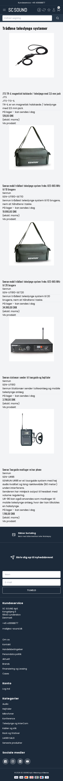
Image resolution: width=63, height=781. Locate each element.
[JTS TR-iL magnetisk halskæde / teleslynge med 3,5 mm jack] (31, 62)
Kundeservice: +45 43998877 (31, 2)
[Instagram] (13, 761)
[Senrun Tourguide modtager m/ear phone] (31, 438)
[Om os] (39, 10)
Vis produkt (9, 123)
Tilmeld (31, 590)
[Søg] (57, 18)
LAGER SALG (8, 738)
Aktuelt (6, 659)
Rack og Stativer (11, 733)
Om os (6, 639)
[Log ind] (54, 10)
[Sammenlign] (44, 10)
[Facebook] (5, 761)
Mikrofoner (8, 713)
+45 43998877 (10, 623)
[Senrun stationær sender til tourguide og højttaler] (31, 346)
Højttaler (6, 708)
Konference (8, 718)
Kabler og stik (9, 728)
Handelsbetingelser (12, 649)
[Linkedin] (20, 761)
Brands (6, 663)
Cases (5, 673)
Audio (5, 704)
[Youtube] (27, 761)
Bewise (46, 773)
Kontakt (6, 644)
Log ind (6, 688)
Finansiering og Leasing (14, 668)
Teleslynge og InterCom (15, 723)
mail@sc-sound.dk (12, 628)
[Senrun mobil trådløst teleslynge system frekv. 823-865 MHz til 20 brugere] (31, 250)
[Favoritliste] (49, 10)
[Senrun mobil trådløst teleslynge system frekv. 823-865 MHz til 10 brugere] (31, 154)
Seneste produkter (12, 742)
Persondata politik (11, 654)
